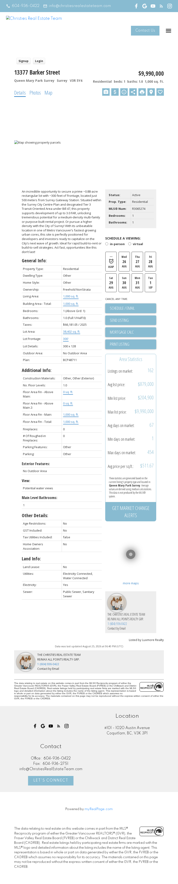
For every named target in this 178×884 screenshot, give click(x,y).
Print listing (119, 344)
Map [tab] (48, 92)
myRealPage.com (99, 809)
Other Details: (35, 515)
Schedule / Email (122, 308)
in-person (117, 244)
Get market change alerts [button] (130, 511)
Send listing (119, 320)
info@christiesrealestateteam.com (80, 6)
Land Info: (31, 558)
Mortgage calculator (133, 332)
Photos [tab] (35, 92)
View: (26, 480)
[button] (22, 6)
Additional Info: (36, 370)
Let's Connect (50, 780)
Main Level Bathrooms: (39, 497)
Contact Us (145, 31)
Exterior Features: (36, 463)
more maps (131, 583)
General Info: (34, 260)
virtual (138, 244)
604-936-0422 (25, 6)
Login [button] (39, 61)
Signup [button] (24, 61)
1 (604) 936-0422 (117, 623)
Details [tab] (20, 92)
